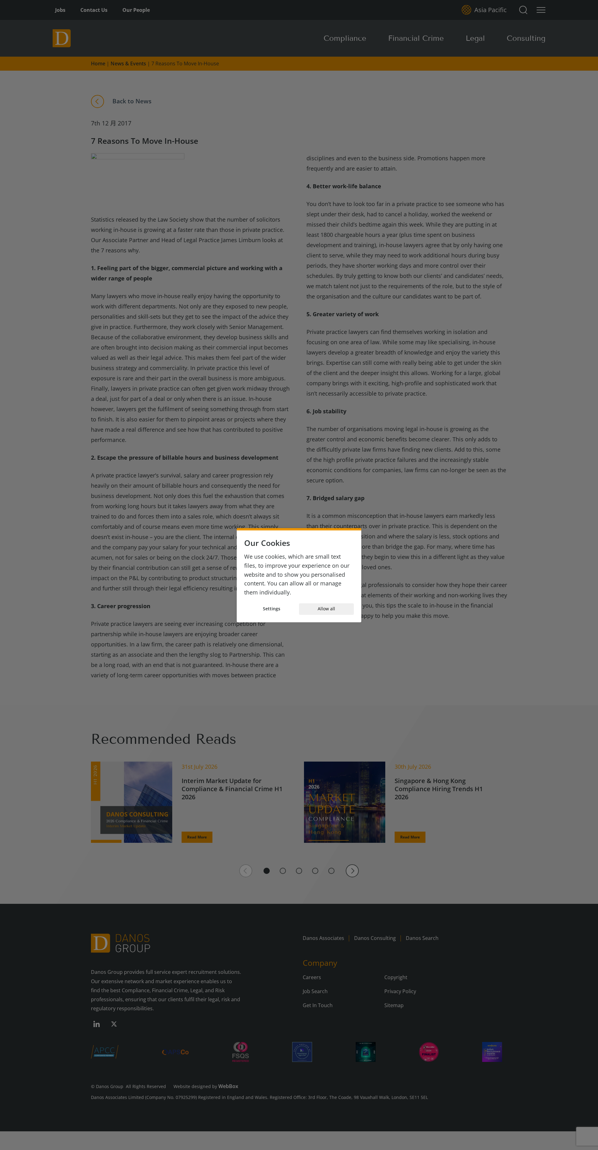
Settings (271, 609)
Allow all (326, 609)
